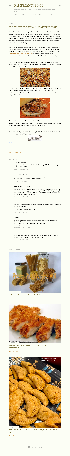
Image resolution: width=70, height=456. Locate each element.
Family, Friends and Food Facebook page (20, 53)
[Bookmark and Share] (18, 143)
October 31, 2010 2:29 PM (21, 169)
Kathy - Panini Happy (21, 186)
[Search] (60, 5)
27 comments (16, 351)
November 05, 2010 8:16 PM (21, 239)
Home (16, 15)
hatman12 (40, 450)
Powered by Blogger (36, 447)
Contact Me (32, 15)
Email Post (16, 150)
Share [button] (10, 150)
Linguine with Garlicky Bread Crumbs (31, 294)
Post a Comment (14, 244)
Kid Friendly (16, 152)
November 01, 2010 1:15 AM (21, 196)
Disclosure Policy (45, 15)
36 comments (16, 298)
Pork (20, 152)
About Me (23, 15)
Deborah (17, 233)
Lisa (15, 217)
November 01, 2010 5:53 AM (21, 212)
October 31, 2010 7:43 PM (21, 181)
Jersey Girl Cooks (19, 174)
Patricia (16, 202)
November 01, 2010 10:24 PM (22, 227)
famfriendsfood (29, 5)
